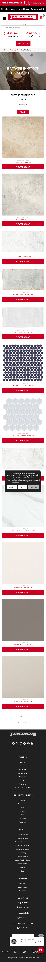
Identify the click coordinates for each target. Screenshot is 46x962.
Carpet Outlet (23, 903)
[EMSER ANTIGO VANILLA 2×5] (23, 280)
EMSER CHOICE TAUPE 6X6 (23, 644)
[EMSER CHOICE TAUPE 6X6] (23, 620)
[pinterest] (24, 743)
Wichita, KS (12, 36)
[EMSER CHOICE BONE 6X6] (23, 563)
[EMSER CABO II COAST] (23, 138)
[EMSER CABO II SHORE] (23, 195)
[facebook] (13, 743)
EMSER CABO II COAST (23, 162)
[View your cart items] (41, 17)
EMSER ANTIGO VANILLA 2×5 (23, 294)
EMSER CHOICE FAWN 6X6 (23, 701)
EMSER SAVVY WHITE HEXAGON (23, 436)
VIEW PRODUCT (23, 167)
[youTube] (28, 743)
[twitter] (17, 743)
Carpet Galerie (23, 913)
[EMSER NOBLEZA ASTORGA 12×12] (23, 506)
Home (6, 50)
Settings (33, 487)
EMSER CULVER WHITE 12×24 (23, 257)
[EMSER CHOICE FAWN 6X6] (23, 677)
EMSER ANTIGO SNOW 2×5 (23, 332)
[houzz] (32, 743)
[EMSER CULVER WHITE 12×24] (23, 242)
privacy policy (22, 480)
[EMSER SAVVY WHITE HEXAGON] (23, 415)
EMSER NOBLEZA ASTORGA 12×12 (23, 530)
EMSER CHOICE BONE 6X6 (23, 587)
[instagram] (20, 743)
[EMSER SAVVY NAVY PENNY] (23, 363)
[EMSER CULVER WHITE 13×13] (23, 459)
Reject (22, 487)
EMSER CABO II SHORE (23, 219)
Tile (18, 50)
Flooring (13, 50)
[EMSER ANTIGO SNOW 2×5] (23, 318)
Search (23, 24)
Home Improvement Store (23, 923)
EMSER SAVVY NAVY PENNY (23, 385)
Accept (12, 487)
